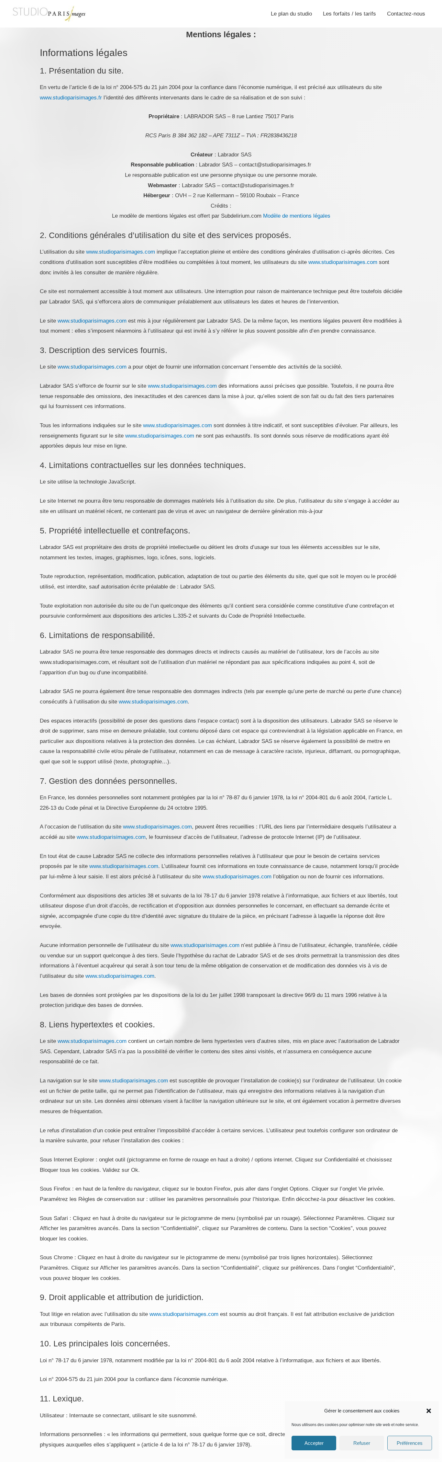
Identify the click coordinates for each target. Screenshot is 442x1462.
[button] (428, 1411)
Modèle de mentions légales (296, 216)
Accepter (314, 1443)
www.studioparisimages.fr (71, 98)
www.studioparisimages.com (120, 252)
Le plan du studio (291, 14)
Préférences (410, 1443)
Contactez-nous (406, 14)
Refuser (361, 1443)
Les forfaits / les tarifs (349, 14)
